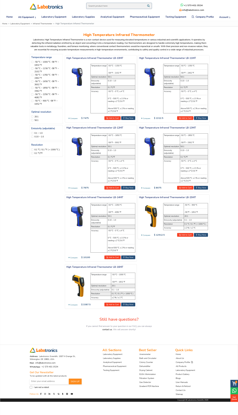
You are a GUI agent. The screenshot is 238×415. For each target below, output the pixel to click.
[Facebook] (41, 394)
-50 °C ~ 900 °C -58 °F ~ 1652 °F (46, 102)
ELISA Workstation (147, 374)
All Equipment (26, 17)
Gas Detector (145, 382)
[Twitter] (54, 394)
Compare (73, 118)
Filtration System (146, 378)
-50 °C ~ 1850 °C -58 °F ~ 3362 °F (46, 89)
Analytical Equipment (112, 16)
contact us (107, 329)
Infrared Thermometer (42, 23)
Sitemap (179, 394)
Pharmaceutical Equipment (145, 16)
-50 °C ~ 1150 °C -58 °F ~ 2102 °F (46, 70)
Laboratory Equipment (54, 16)
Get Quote (234, 398)
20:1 (36, 116)
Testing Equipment (175, 16)
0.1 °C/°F (38, 153)
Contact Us (181, 390)
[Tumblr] (63, 394)
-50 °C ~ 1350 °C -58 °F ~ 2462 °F (46, 76)
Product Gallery (182, 374)
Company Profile (204, 16)
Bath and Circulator (147, 358)
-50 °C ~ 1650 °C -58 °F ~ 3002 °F (46, 83)
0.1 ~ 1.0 (38, 133)
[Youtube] (72, 394)
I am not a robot (41, 387)
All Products (181, 366)
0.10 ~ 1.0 (39, 136)
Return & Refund (183, 386)
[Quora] (59, 394)
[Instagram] (45, 394)
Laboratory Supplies (83, 16)
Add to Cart (113, 118)
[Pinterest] (67, 394)
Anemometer (145, 354)
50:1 (36, 120)
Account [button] (224, 17)
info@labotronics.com (193, 10)
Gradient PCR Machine (149, 386)
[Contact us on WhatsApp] (234, 390)
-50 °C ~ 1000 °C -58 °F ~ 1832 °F (46, 63)
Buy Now (129, 118)
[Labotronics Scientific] (46, 4)
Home (9, 16)
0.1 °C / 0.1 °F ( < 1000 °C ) (47, 149)
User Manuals (182, 382)
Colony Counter (146, 362)
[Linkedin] (49, 394)
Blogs (178, 378)
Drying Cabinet (145, 370)
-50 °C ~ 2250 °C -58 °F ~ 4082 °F (46, 96)
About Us (180, 358)
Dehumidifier (144, 366)
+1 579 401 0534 (193, 5)
